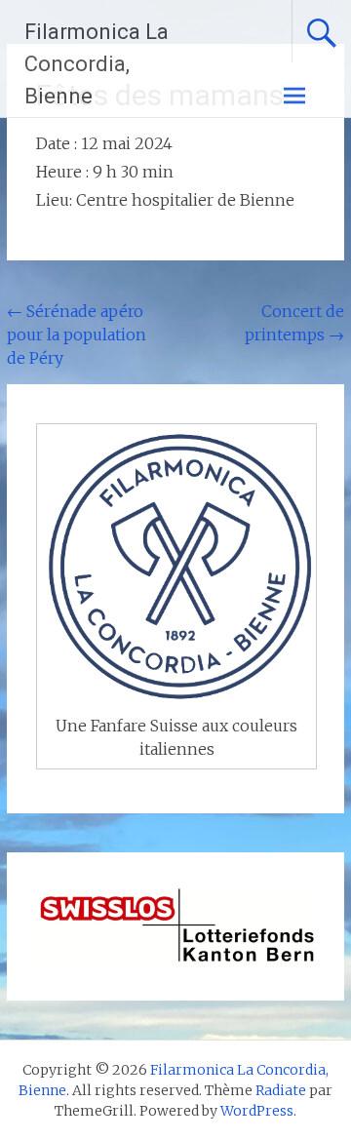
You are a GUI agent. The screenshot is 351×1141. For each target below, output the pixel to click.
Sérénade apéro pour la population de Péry (76, 334)
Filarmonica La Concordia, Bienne (96, 64)
